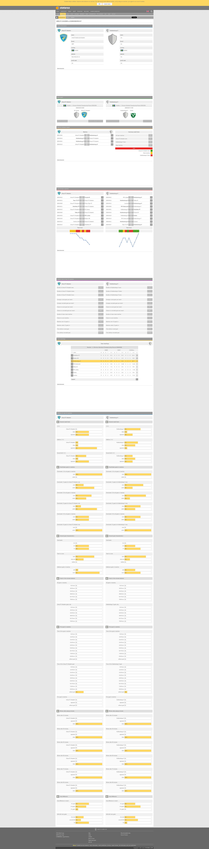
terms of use (91, 838)
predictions (64, 11)
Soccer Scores (124, 835)
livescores (79, 11)
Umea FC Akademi (79, 135)
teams (57, 14)
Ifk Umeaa (87, 209)
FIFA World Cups (60, 833)
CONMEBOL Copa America (62, 836)
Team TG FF (76, 200)
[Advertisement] (104, 82)
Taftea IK (77, 212)
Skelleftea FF (76, 206)
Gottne (135, 215)
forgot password (92, 840)
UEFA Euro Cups (60, 835)
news (68, 14)
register (72, 17)
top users (86, 11)
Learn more (107, 4)
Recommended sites (125, 833)
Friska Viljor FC (88, 203)
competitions (92, 14)
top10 (74, 11)
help (87, 14)
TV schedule (100, 14)
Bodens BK (87, 218)
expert (69, 11)
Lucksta (126, 203)
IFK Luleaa (87, 215)
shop (72, 14)
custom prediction (95, 11)
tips (105, 14)
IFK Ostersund (124, 206)
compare (63, 14)
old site (113, 14)
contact (90, 836)
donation (82, 14)
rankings (77, 14)
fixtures (62, 121)
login (109, 14)
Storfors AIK (76, 221)
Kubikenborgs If (94, 135)
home (57, 11)
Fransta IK (87, 197)
